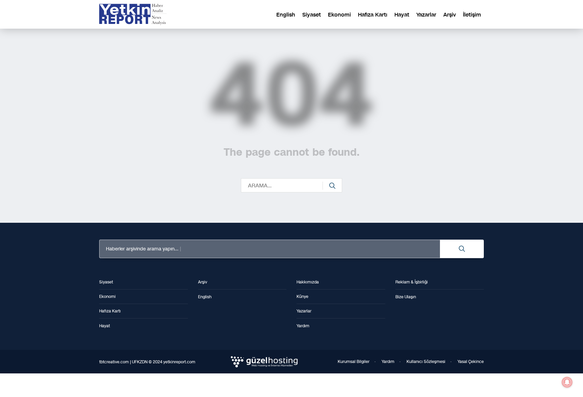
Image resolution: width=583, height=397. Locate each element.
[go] (332, 186)
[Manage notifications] (567, 382)
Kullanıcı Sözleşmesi (426, 361)
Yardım (388, 361)
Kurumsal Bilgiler (353, 361)
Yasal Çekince (470, 361)
